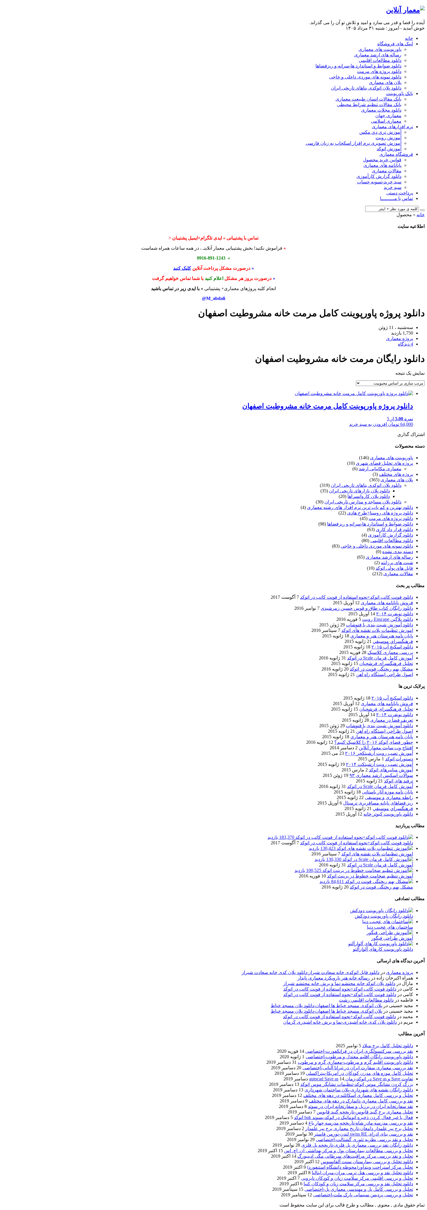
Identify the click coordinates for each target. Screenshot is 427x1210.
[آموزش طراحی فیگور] (390, 932)
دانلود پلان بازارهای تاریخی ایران (359, 490)
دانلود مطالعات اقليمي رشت (366, 1000)
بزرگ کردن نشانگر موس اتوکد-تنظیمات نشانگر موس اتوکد (356, 1084)
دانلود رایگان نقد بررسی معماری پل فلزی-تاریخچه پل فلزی (357, 1145)
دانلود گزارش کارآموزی (378, 176)
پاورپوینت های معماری (379, 49)
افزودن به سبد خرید (368, 424)
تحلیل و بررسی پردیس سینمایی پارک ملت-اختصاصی (363, 1194)
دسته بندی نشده (397, 551)
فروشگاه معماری (396, 154)
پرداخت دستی (399, 192)
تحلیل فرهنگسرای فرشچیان (386, 663)
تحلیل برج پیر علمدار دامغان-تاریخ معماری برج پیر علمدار (359, 1128)
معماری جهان (388, 115)
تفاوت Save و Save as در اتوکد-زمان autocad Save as (361, 1078)
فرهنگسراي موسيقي (393, 641)
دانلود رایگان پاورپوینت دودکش (384, 916)
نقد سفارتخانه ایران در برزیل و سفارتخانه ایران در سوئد (360, 1106)
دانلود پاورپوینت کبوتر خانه (388, 814)
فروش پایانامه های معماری (387, 602)
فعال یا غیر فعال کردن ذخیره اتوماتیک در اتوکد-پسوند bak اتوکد (353, 1117)
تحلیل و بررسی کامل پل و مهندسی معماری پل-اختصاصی (358, 1189)
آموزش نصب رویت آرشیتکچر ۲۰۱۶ (379, 753)
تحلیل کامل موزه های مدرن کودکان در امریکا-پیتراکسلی (359, 1073)
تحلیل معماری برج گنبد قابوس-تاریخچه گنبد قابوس (365, 1111)
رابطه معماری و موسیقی (389, 797)
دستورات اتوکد (399, 758)
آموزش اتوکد (389, 148)
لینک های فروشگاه (395, 43)
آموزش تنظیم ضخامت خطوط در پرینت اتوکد (370, 875)
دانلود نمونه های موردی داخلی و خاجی (365, 76)
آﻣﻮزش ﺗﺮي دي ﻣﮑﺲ (380, 132)
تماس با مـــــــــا (396, 198)
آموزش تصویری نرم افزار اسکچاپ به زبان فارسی (353, 143)
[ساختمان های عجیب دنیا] (387, 921)
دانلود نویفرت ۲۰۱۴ (394, 613)
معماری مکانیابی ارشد (380, 468)
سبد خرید (392, 187)
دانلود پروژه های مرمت (379, 71)
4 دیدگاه (405, 344)
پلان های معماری (385, 82)
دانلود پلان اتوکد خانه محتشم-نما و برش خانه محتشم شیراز (339, 983)
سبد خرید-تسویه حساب (379, 181)
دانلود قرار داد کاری (394, 529)
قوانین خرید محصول (382, 159)
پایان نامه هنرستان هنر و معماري (381, 635)
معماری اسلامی (386, 121)
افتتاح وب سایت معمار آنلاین (386, 747)
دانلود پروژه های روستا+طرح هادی (380, 512)
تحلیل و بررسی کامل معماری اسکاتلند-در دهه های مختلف (358, 1095)
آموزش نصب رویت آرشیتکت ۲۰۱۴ (379, 764)
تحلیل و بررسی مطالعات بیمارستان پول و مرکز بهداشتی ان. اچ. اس (348, 1150)
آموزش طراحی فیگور (392, 938)
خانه (409, 38)
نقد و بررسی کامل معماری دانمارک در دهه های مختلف (361, 1100)
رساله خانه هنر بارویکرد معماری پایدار (333, 977)
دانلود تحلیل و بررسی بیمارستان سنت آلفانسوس (367, 1161)
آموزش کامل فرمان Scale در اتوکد (380, 657)
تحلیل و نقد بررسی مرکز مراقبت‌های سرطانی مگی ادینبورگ (355, 1156)
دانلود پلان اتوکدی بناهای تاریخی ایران (366, 87)
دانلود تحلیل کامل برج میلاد (387, 1045)
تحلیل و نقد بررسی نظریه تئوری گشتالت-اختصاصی (364, 1139)
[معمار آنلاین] (405, 10)
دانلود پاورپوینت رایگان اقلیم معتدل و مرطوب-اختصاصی (359, 1056)
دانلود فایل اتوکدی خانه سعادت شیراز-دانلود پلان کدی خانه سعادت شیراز (310, 972)
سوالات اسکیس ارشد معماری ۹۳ (381, 775)
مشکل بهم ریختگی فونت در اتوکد (381, 668)
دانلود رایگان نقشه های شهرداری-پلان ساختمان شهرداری (358, 1089)
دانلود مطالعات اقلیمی (380, 60)
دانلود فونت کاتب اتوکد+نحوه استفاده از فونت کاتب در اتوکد (356, 597)
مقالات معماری (386, 170)
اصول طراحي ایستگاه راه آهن (384, 674)
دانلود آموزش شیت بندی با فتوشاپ (379, 624)
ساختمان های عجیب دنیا (390, 927)
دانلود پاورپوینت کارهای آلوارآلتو (383, 949)
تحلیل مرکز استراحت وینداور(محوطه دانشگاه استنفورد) (360, 1167)
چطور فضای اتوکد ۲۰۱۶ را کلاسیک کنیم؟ (373, 742)
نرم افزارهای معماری (392, 126)
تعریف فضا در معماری (391, 720)
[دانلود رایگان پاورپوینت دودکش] (381, 910)
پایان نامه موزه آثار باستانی (387, 791)
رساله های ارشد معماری (377, 54)
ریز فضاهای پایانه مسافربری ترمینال (378, 802)
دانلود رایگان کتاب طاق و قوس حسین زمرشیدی (367, 608)
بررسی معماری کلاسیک (390, 652)
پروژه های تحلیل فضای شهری (384, 463)
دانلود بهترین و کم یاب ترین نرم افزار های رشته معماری (360, 507)
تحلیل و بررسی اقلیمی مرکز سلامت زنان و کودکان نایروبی (357, 1178)
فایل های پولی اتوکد (394, 568)
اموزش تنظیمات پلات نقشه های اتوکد (377, 630)
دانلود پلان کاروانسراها (368, 496)
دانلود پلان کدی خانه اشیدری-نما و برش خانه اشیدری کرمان (340, 1022)
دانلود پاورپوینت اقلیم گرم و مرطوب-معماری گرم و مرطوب (355, 1062)
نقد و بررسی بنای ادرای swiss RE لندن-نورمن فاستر (363, 1134)
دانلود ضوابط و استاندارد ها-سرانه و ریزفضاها (358, 65)
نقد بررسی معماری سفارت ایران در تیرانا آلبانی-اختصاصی (357, 1067)
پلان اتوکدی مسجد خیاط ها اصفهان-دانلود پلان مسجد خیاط (326, 1005)
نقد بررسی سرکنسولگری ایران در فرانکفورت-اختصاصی (359, 1051)
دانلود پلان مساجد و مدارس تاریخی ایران (362, 501)
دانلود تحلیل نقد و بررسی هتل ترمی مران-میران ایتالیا (362, 1172)
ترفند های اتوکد (398, 780)
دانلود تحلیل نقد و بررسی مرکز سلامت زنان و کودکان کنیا (358, 1183)
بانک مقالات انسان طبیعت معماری (368, 98)
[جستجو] (422, 210)
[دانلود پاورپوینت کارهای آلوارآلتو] (380, 943)
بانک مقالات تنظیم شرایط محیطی (369, 104)
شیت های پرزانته (397, 562)
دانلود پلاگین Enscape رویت (387, 619)
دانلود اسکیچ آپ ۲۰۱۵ (392, 646)
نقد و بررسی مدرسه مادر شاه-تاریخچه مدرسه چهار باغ (360, 1122)
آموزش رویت (388, 137)
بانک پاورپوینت (399, 93)
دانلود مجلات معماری (381, 110)
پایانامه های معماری (382, 165)
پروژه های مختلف (396, 474)
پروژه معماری (399, 972)
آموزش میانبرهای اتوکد (391, 769)
